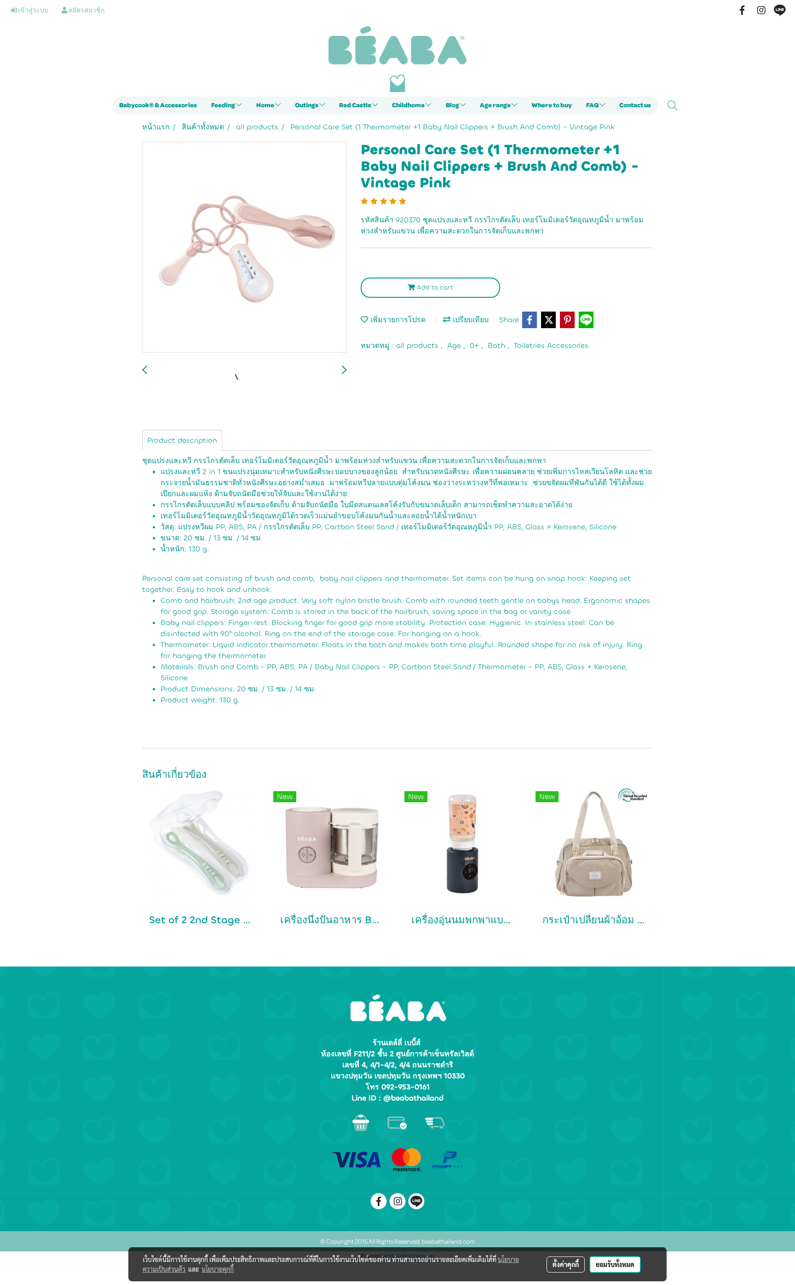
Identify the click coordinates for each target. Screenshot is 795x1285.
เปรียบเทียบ (469, 319)
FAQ (592, 105)
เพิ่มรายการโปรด (397, 319)
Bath (497, 345)
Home (265, 105)
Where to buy (551, 105)
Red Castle (355, 105)
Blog (453, 105)
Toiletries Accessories (551, 345)
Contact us (635, 105)
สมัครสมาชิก (85, 10)
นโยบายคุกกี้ (218, 1269)
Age (455, 345)
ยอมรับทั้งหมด (615, 1264)
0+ (475, 345)
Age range (496, 105)
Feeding (223, 105)
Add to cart (434, 287)
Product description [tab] (182, 440)
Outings (307, 105)
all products (418, 345)
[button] (672, 105)
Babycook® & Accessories (158, 105)
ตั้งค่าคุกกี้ (566, 1264)
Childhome (409, 105)
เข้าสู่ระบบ (32, 10)
